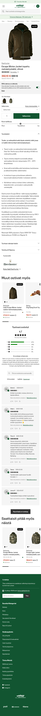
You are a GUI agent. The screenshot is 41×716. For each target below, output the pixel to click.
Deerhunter (6, 63)
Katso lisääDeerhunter (11, 269)
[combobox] (20, 110)
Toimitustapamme (7, 647)
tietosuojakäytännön (24, 590)
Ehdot (3, 91)
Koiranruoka (6, 622)
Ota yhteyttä (6, 636)
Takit (27, 21)
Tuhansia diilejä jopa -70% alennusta (20, 17)
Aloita (3, 21)
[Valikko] (3, 6)
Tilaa (27, 596)
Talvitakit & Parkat (35, 21)
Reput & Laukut (7, 625)
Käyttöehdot (6, 654)
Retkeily (4, 607)
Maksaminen (6, 650)
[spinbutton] (7, 116)
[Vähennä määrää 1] (3, 116)
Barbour (28, 305)
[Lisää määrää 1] (10, 116)
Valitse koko (26, 116)
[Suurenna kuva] (20, 41)
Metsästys (9, 21)
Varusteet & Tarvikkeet (9, 618)
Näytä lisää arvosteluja (20, 512)
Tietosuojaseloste (7, 675)
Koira (3, 611)
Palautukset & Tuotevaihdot (10, 639)
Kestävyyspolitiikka (8, 671)
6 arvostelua (13, 72)
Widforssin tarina (7, 664)
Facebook (7, 685)
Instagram (7, 688)
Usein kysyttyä (6, 643)
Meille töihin (5, 668)
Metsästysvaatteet (19, 21)
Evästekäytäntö (7, 679)
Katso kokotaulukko (31, 106)
